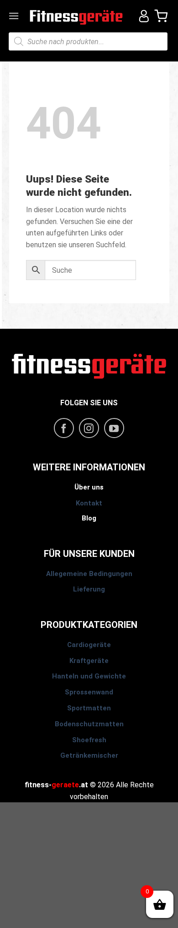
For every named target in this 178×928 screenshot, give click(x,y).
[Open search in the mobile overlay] (88, 41)
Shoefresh (89, 740)
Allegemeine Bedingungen (89, 574)
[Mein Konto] (140, 16)
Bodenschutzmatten (89, 724)
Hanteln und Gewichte (89, 676)
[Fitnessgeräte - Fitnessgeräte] (76, 16)
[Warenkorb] (161, 16)
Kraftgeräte (89, 661)
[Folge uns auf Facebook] (64, 428)
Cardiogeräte (89, 645)
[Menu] (14, 16)
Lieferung (89, 589)
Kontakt (89, 503)
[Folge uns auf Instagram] (89, 428)
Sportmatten (89, 708)
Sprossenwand (89, 692)
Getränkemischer (89, 755)
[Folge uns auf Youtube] (114, 428)
